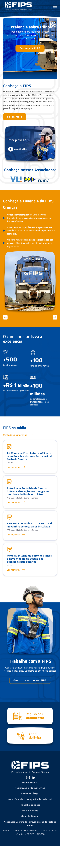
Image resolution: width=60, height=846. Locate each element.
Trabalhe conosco (30, 805)
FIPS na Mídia (30, 810)
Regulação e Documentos (30, 788)
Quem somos (30, 782)
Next (54, 317)
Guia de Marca (30, 816)
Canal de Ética (30, 793)
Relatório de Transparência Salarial (30, 799)
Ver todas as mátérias (15, 435)
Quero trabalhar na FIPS (30, 680)
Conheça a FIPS (30, 48)
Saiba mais (14, 117)
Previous (6, 317)
